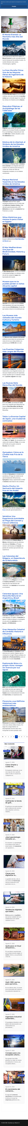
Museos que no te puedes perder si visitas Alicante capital (13, 283)
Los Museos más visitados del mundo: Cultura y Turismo (12, 317)
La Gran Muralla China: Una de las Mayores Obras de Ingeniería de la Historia (12, 73)
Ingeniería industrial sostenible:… (13, 1017)
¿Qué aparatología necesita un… (12, 838)
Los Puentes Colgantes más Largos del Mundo (13, 350)
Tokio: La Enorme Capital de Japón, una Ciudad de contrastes (14, 418)
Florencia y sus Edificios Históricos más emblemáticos (13, 703)
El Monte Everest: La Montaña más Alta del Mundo (12, 36)
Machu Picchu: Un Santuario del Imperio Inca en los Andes (12, 488)
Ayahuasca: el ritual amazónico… (13, 947)
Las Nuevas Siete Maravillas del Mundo (12, 384)
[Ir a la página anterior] (5, 736)
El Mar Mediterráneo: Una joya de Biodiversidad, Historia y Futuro (13, 250)
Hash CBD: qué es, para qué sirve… (12, 983)
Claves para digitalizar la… (10, 874)
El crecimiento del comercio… (12, 1090)
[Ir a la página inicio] (2, 736)
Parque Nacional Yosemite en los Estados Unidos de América (13, 182)
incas (4, 510)
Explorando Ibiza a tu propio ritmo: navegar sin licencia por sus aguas (12, 666)
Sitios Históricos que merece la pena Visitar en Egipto (12, 219)
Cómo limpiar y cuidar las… (11, 765)
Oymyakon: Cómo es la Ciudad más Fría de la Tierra (12, 454)
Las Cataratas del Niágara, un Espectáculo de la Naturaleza (13, 558)
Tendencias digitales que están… (13, 910)
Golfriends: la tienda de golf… (13, 802)
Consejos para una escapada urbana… (12, 1054)
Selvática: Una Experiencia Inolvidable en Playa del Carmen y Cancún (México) (13, 519)
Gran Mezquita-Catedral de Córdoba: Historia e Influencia (13, 631)
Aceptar (14, 6)
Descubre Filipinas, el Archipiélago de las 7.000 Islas (12, 108)
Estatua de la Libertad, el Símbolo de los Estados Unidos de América (13, 144)
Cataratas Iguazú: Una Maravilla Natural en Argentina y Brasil (12, 596)
